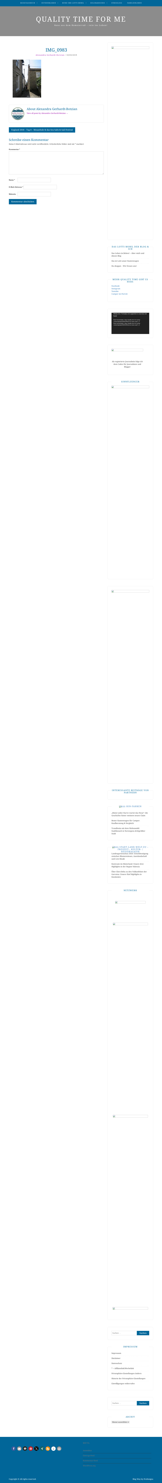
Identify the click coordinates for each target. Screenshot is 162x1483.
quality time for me (81, 19)
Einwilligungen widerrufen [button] (123, 1384)
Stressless (116, 3)
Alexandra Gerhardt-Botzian (50, 55)
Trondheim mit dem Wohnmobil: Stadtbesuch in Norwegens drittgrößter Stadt (128, 831)
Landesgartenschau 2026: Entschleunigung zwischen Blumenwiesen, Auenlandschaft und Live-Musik (130, 856)
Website (12, 194)
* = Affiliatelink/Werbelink (123, 1368)
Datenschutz (117, 1363)
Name (12, 180)
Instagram (116, 289)
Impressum (116, 1353)
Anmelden (87, 1451)
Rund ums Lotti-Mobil (73, 3)
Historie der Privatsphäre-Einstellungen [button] (128, 1378)
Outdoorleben (49, 3)
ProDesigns (148, 1479)
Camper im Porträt (120, 294)
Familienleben (134, 3)
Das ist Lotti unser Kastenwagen (125, 261)
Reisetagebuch (27, 3)
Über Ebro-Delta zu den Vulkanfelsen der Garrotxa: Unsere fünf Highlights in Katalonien (129, 874)
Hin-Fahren (134, 806)
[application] (130, 323)
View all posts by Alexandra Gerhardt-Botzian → (47, 113)
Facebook (115, 286)
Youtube (115, 291)
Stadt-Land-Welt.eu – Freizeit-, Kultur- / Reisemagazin (133, 849)
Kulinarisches (97, 3)
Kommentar (14, 149)
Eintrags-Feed (89, 1456)
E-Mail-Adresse (16, 187)
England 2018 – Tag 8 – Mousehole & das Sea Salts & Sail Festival (42, 130)
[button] (13, 1448)
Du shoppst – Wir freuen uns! (124, 266)
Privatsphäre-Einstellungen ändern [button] (126, 1373)
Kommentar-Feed (90, 1461)
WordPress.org (89, 1466)
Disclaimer (116, 1358)
